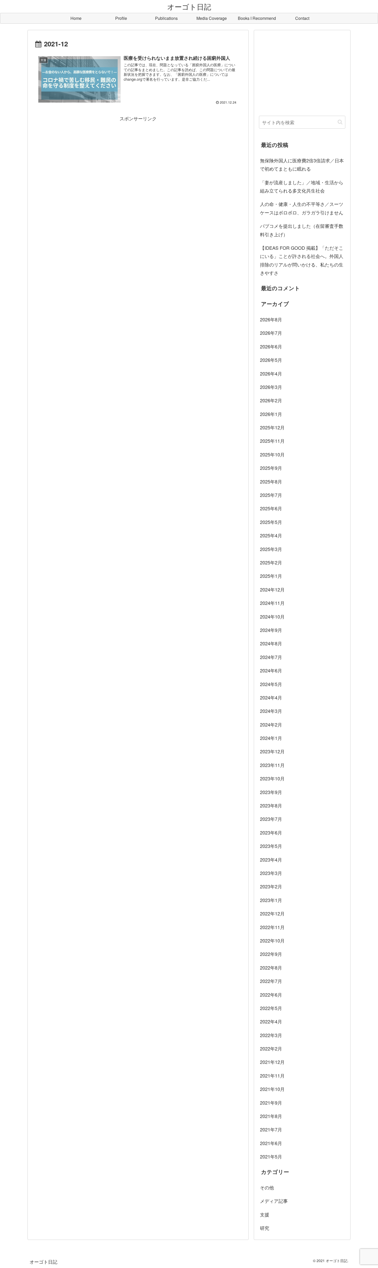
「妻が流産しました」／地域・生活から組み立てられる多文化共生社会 (301, 186)
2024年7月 (271, 657)
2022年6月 (271, 994)
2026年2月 (271, 400)
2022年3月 (271, 1035)
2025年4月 (271, 535)
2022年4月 (271, 1021)
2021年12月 (272, 1061)
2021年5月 (271, 1156)
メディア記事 (274, 1200)
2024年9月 (271, 630)
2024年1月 (271, 738)
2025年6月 (271, 508)
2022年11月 (272, 927)
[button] (340, 122)
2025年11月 (272, 440)
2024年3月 (271, 710)
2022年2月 (271, 1048)
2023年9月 (271, 792)
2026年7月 (271, 332)
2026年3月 (271, 386)
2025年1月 (271, 575)
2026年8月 (271, 319)
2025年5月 (271, 522)
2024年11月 (272, 602)
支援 (264, 1214)
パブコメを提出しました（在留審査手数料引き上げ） (301, 229)
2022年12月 (272, 913)
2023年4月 (271, 859)
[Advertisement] (138, 158)
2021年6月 (271, 1143)
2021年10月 (272, 1089)
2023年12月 (272, 751)
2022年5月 (271, 1008)
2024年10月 (272, 616)
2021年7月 (271, 1129)
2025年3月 (271, 549)
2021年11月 (272, 1075)
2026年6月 (271, 346)
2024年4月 (271, 697)
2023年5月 (271, 845)
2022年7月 (271, 981)
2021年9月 (271, 1102)
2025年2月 (271, 562)
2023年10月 (272, 778)
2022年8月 (271, 967)
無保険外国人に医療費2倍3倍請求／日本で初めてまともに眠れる (302, 164)
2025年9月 (271, 467)
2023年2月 (271, 886)
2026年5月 (271, 359)
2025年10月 (272, 454)
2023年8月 (271, 805)
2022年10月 (272, 940)
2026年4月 (271, 373)
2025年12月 (272, 427)
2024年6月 (271, 670)
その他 (267, 1187)
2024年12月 (272, 589)
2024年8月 (271, 643)
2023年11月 (272, 765)
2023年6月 (271, 832)
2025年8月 (271, 481)
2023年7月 (271, 818)
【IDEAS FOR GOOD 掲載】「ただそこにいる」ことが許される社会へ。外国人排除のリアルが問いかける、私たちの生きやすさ (301, 260)
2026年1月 (271, 414)
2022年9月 (271, 953)
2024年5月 (271, 684)
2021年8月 (271, 1116)
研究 (264, 1227)
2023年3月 (271, 873)
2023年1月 (271, 900)
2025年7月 (271, 494)
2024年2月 (271, 724)
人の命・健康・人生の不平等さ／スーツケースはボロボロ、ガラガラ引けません (301, 208)
